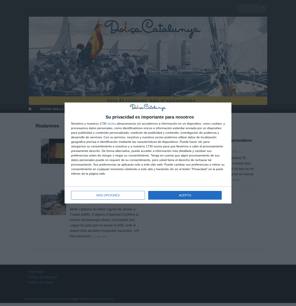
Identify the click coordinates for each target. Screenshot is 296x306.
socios (111, 123)
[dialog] (148, 153)
